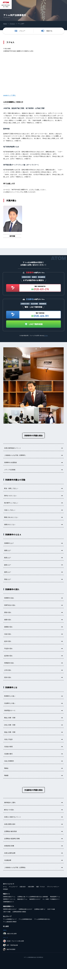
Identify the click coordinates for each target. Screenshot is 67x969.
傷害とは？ (7, 572)
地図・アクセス (40, 886)
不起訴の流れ (8, 648)
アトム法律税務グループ (9, 919)
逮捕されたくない (9, 524)
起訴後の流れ (8, 655)
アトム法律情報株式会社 (25, 919)
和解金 (6, 768)
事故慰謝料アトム (55, 896)
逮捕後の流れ (8, 627)
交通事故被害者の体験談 (19, 911)
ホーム (5, 886)
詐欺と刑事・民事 (9, 725)
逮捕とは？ (7, 550)
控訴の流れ (7, 677)
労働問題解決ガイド (8, 901)
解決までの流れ (9, 809)
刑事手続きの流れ (9, 605)
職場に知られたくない (11, 517)
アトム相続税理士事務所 (9, 921)
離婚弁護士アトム (22, 899)
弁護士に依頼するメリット (12, 817)
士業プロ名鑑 (6, 911)
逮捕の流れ (7, 619)
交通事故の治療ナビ (39, 909)
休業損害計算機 (9, 846)
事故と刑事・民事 (9, 717)
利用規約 (5, 889)
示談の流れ (7, 634)
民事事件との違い (9, 696)
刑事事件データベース (9, 899)
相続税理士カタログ (34, 899)
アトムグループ (13, 886)
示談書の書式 (8, 754)
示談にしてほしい (9, 510)
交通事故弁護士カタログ (25, 909)
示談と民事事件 (9, 761)
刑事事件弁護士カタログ (9, 909)
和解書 (6, 775)
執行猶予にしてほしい (11, 503)
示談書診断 (7, 860)
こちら (46, 335)
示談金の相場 (8, 746)
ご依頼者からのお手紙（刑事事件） (15, 455)
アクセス (12, 23)
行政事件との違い (9, 703)
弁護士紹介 (23, 886)
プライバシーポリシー (53, 886)
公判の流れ (7, 670)
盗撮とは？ (7, 565)
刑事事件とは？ (9, 543)
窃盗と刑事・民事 (9, 732)
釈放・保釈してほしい (11, 488)
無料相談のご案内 (9, 802)
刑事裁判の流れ (9, 663)
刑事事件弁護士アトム (9, 896)
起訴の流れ (7, 641)
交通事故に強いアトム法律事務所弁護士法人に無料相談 (32, 896)
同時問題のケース (9, 710)
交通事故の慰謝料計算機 (12, 838)
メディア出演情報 (9, 469)
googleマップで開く (9, 95)
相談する (49, 31)
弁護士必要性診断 (9, 853)
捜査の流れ (7, 612)
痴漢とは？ (7, 557)
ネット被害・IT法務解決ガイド (51, 899)
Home (5, 23)
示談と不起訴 (8, 739)
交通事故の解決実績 (10, 831)
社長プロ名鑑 (51, 909)
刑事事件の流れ (9, 598)
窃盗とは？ (7, 579)
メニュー (22, 31)
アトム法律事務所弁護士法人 (42, 919)
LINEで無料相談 (36, 324)
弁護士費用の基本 (9, 824)
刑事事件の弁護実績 (10, 462)
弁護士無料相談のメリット (12, 448)
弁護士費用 (31, 886)
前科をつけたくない (10, 495)
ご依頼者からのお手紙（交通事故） (15, 867)
